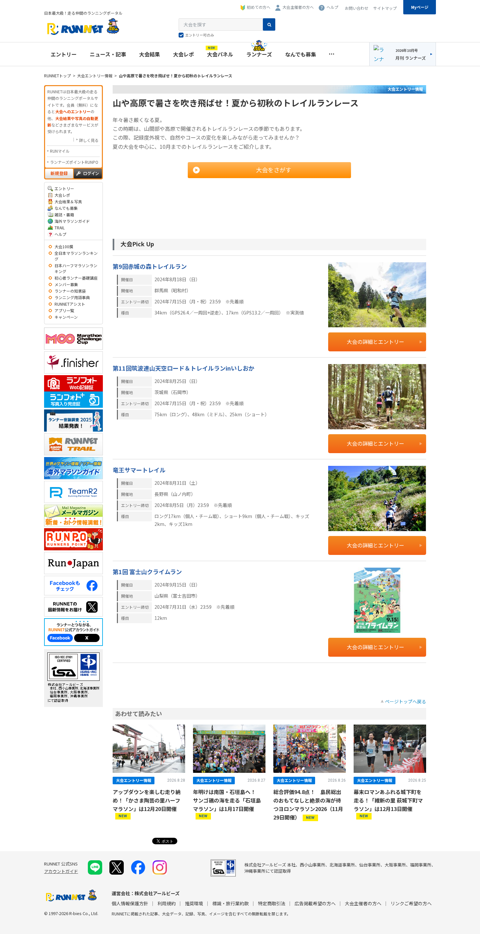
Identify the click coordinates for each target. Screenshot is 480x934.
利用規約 (166, 903)
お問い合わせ (356, 8)
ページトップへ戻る (405, 701)
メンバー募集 (66, 284)
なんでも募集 (300, 54)
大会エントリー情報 (94, 75)
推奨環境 (194, 903)
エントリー (64, 54)
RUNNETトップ (57, 75)
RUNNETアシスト (70, 304)
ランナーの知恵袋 (70, 291)
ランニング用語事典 (72, 297)
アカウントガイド (61, 871)
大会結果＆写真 (68, 201)
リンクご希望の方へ (411, 903)
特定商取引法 (271, 903)
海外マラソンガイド (72, 221)
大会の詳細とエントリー (375, 341)
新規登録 (59, 173)
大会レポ (183, 54)
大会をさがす (273, 169)
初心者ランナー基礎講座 (76, 278)
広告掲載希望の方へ (315, 903)
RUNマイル (60, 151)
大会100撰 (64, 246)
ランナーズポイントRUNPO (74, 162)
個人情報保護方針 (130, 903)
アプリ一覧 (64, 310)
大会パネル (220, 52)
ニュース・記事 (108, 54)
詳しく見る (89, 140)
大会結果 (149, 54)
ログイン (88, 173)
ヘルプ (332, 7)
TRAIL (60, 227)
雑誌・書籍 (64, 214)
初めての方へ (258, 7)
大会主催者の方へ (298, 7)
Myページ (419, 7)
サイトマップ (385, 8)
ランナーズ (259, 54)
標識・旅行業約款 (230, 903)
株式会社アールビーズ (157, 893)
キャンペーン (66, 317)
